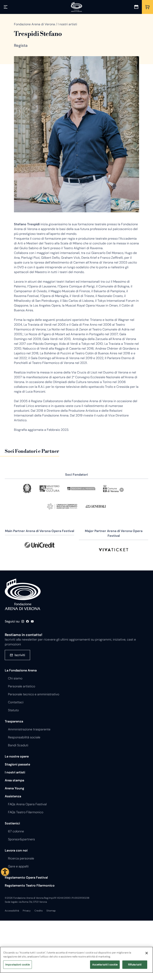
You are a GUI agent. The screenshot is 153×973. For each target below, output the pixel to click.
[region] (76, 960)
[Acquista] (147, 7)
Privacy (27, 910)
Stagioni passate (17, 764)
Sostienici (12, 823)
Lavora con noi (16, 850)
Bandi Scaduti (18, 745)
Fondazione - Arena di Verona (23, 594)
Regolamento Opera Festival (26, 877)
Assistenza (13, 796)
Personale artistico (21, 686)
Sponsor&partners (21, 839)
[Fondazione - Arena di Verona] (76, 7)
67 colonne (16, 831)
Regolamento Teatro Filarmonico (30, 885)
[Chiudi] (146, 953)
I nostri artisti (15, 772)
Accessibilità (12, 910)
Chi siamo (15, 678)
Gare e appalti (18, 866)
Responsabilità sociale (24, 737)
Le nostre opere (17, 756)
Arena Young (14, 788)
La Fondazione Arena (21, 670)
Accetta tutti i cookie (105, 964)
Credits (38, 910)
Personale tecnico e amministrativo (33, 694)
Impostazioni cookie (17, 964)
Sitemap (51, 910)
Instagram (22, 621)
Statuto (13, 710)
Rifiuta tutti (134, 964)
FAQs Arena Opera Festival (27, 804)
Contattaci (16, 702)
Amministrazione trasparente (29, 729)
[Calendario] (136, 7)
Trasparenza (14, 721)
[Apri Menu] (5, 7)
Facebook (27, 621)
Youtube (32, 621)
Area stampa (14, 780)
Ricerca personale (21, 858)
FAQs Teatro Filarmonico (25, 812)
